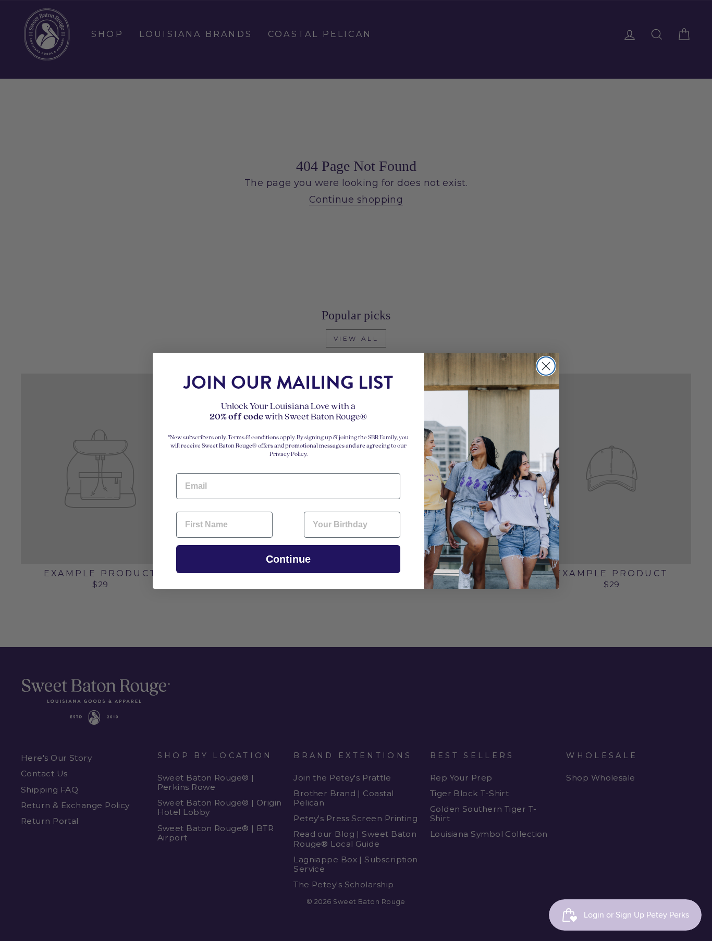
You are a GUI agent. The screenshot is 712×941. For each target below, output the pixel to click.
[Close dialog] (546, 366)
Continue (288, 559)
